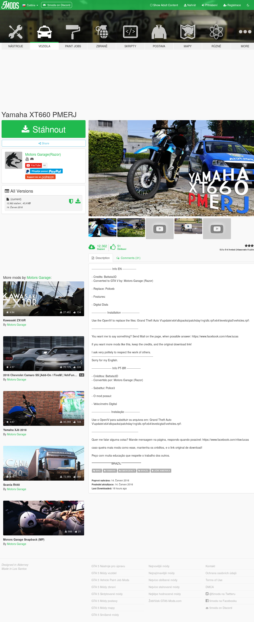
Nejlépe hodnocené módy (165, 594)
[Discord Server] (32, 158)
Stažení (101, 249)
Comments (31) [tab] (129, 258)
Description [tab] (102, 258)
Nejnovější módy (159, 566)
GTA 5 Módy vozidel (103, 573)
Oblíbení (121, 249)
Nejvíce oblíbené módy (163, 580)
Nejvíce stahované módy (164, 587)
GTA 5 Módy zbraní (103, 587)
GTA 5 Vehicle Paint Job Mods (110, 580)
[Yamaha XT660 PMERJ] (102, 227)
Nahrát (191, 5)
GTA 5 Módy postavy (104, 601)
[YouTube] (27, 158)
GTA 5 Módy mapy (103, 608)
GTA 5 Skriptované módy (107, 594)
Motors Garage (39, 277)
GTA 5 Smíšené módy (105, 615)
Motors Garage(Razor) (43, 154)
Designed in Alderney (15, 565)
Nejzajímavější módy (162, 573)
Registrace (234, 5)
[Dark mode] (248, 5)
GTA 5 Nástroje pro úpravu (108, 566)
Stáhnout (48, 129)
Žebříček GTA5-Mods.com (165, 601)
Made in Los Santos (14, 569)
